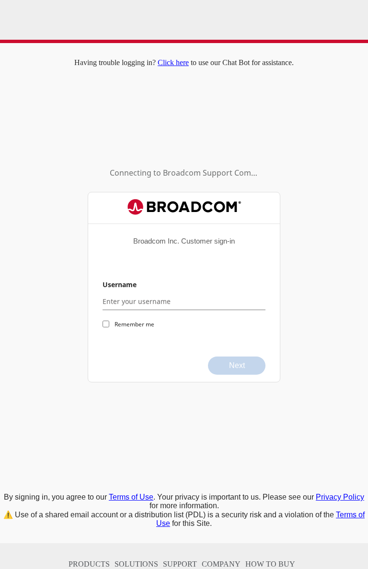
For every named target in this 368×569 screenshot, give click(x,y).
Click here (173, 62)
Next (237, 365)
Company (221, 564)
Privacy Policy (340, 497)
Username (120, 284)
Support (180, 564)
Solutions (136, 564)
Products (89, 564)
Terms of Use (131, 497)
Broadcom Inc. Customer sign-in (184, 241)
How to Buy (270, 564)
